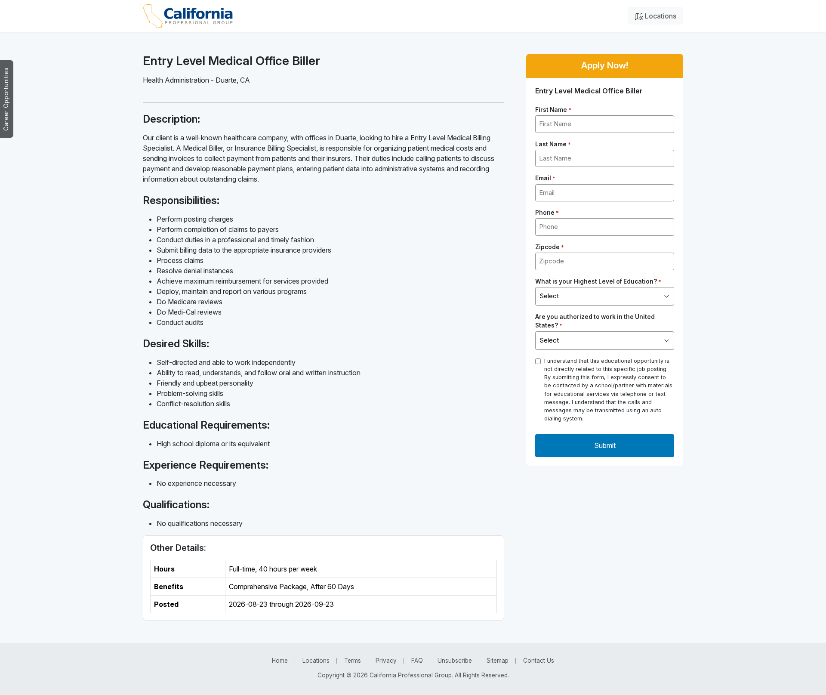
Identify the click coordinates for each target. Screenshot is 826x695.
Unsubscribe (455, 660)
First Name (553, 109)
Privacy (386, 660)
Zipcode (549, 247)
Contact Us (538, 660)
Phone (547, 212)
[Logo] (188, 15)
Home (280, 660)
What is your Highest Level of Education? (598, 281)
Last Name (553, 144)
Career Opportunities (6, 99)
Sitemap (498, 660)
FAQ (417, 660)
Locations (659, 16)
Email (545, 178)
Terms (352, 660)
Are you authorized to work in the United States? (595, 321)
